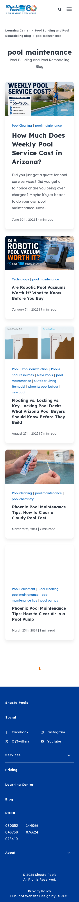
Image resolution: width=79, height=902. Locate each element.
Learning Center (17, 30)
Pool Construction (35, 369)
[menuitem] (21, 734)
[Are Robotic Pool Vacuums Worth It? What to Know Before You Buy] (39, 277)
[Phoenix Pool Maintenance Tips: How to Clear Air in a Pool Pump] (39, 592)
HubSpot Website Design (30, 896)
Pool (15, 369)
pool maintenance (48, 126)
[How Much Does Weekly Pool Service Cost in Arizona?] (39, 155)
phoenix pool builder (43, 387)
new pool (18, 392)
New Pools (45, 375)
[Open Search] (61, 9)
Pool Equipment (23, 589)
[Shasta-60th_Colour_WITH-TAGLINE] (24, 9)
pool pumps (49, 600)
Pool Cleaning (22, 126)
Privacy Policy (39, 891)
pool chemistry (23, 499)
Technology (20, 279)
